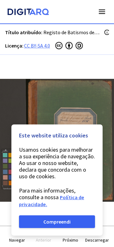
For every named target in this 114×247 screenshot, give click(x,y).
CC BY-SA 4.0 (37, 45)
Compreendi (57, 221)
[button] (17, 237)
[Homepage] (28, 13)
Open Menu (102, 12)
